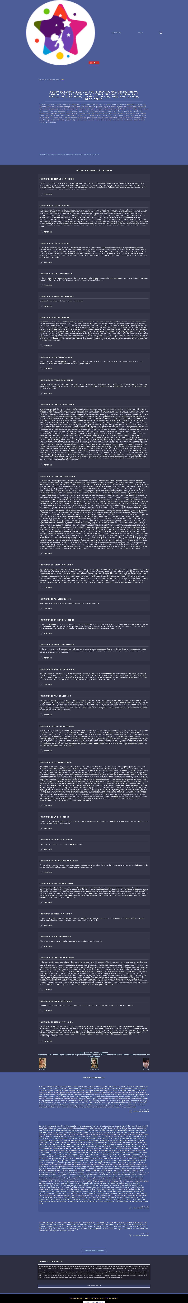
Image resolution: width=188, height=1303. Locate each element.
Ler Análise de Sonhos (141, 1111)
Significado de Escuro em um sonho (57, 179)
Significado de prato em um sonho (56, 357)
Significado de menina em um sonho (56, 297)
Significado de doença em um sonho (57, 620)
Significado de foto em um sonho (56, 762)
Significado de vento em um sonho (56, 884)
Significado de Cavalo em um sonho (57, 958)
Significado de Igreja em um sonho (56, 565)
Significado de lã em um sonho (54, 817)
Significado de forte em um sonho (56, 274)
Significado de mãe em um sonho (55, 317)
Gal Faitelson (42, 1069)
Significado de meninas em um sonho (57, 645)
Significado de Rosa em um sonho (56, 599)
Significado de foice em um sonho (56, 914)
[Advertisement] (94, 138)
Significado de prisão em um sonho (56, 380)
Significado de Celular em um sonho (57, 476)
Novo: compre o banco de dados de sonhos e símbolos (94, 1298)
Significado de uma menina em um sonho (59, 861)
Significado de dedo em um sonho (56, 1001)
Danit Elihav (146, 1069)
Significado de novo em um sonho (56, 840)
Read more (46, 194)
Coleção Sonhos (53, 79)
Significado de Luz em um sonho (55, 206)
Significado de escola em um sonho (57, 726)
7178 (62, 79)
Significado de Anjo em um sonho (55, 696)
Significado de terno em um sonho (56, 1022)
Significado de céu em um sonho (55, 243)
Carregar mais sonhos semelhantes (94, 1250)
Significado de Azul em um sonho (55, 937)
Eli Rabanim (94, 1069)
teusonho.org (116, 33)
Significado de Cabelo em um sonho (57, 405)
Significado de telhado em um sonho (57, 669)
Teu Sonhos (43, 79)
